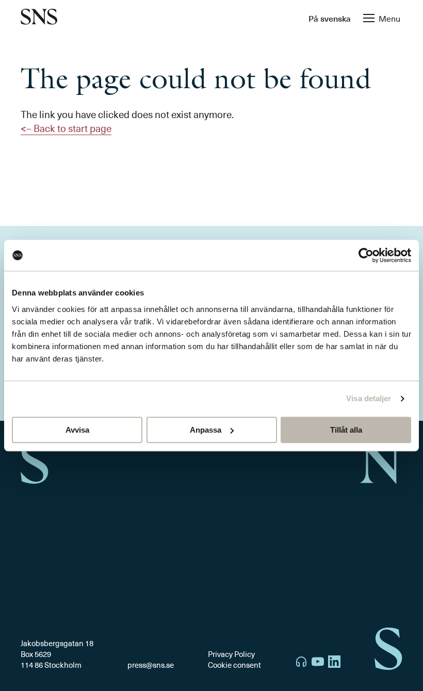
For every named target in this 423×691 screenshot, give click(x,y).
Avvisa (77, 429)
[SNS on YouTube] (318, 662)
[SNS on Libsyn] (301, 662)
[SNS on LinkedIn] (334, 662)
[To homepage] (39, 18)
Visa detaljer (368, 398)
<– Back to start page (66, 128)
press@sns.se (150, 665)
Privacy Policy (231, 654)
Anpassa (205, 429)
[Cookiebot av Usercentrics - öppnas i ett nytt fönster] (366, 255)
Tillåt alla (346, 429)
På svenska (329, 18)
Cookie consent (234, 664)
